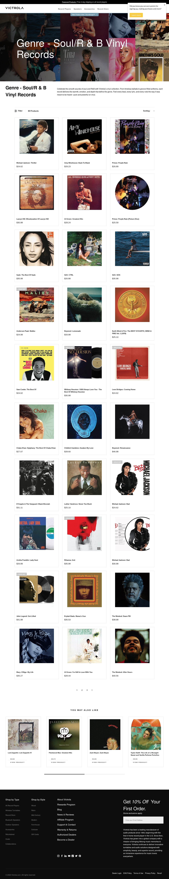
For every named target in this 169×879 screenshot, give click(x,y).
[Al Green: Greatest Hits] (84, 192)
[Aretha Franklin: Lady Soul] (36, 534)
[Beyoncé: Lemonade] (84, 305)
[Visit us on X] (76, 856)
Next (84, 769)
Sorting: (146, 111)
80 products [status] (33, 111)
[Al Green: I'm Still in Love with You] (84, 646)
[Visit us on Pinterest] (80, 856)
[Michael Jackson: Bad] (132, 477)
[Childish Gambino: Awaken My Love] (84, 421)
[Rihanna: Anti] (84, 534)
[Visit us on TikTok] (73, 856)
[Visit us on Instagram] (58, 856)
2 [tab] (104, 774)
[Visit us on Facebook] (62, 856)
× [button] (164, 4)
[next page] (92, 690)
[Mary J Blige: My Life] (36, 646)
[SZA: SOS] (132, 248)
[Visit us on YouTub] (69, 856)
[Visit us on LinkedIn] (65, 856)
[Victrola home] (14, 8)
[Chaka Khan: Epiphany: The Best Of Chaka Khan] (36, 421)
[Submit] (161, 820)
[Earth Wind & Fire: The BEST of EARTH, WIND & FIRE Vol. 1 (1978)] (132, 305)
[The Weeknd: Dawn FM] (132, 590)
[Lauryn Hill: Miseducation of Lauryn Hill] (36, 192)
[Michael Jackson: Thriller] (36, 136)
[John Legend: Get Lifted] (36, 590)
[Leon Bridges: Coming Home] (132, 363)
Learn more (136, 15)
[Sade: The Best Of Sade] (36, 248)
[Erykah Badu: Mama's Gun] (84, 590)
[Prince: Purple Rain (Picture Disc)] (132, 192)
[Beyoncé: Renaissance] (132, 421)
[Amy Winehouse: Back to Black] (84, 136)
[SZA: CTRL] (84, 248)
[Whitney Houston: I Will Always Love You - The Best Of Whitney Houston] (84, 363)
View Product (17, 762)
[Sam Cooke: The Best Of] (36, 363)
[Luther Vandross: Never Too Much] (84, 477)
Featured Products (69, 2)
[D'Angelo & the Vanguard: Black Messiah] (36, 477)
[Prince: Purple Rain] (132, 136)
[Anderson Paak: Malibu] (36, 305)
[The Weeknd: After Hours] (132, 646)
